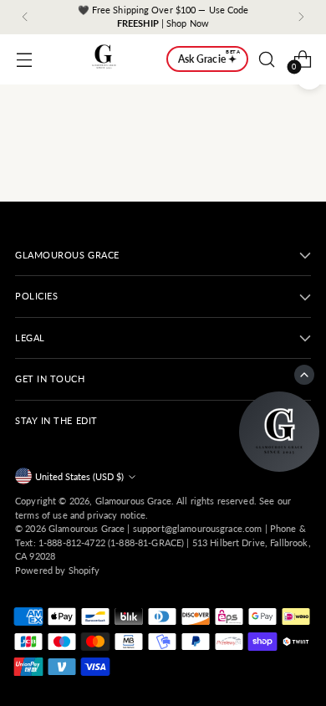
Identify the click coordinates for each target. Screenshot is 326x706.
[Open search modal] (266, 59)
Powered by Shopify (57, 570)
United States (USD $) (79, 476)
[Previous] (25, 17)
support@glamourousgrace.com (197, 528)
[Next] (301, 17)
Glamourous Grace (133, 500)
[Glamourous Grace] (104, 58)
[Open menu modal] (24, 59)
